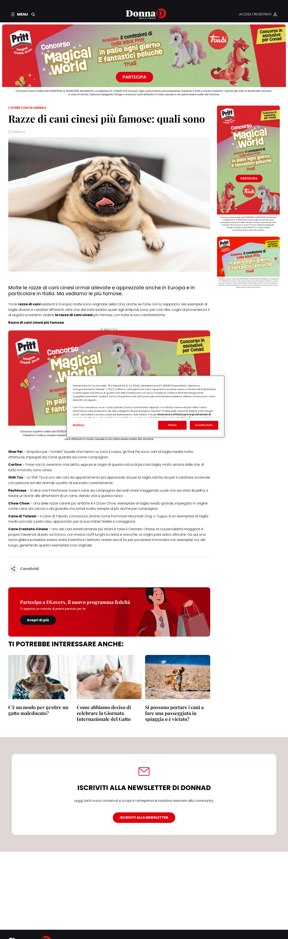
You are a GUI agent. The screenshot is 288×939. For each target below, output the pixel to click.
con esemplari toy (184, 539)
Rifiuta (172, 425)
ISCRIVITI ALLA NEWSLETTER (144, 817)
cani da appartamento (81, 477)
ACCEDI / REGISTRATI (255, 14)
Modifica (78, 425)
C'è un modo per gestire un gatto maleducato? (38, 710)
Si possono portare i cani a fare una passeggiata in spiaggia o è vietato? (174, 713)
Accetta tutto (204, 425)
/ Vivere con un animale (27, 108)
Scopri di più (38, 620)
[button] (19, 14)
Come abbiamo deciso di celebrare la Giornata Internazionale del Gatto (104, 713)
